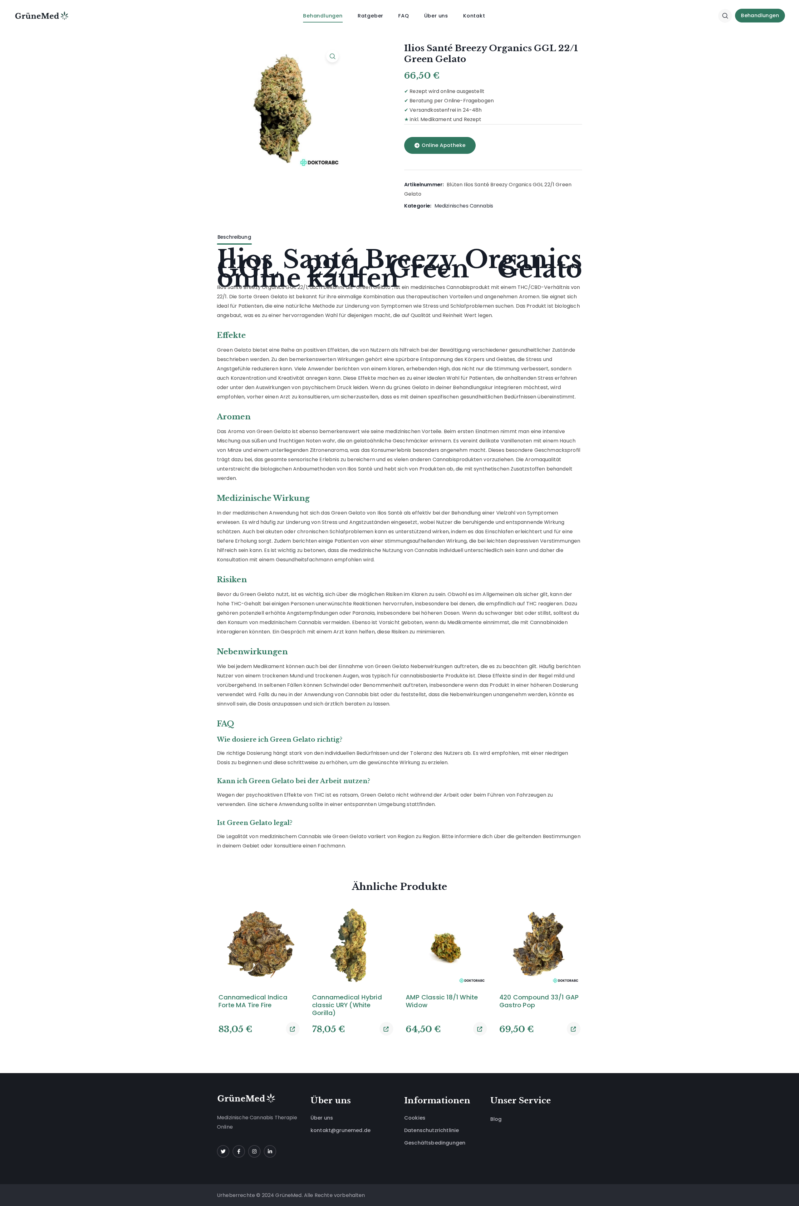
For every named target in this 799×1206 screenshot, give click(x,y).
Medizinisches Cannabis (463, 205)
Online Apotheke (443, 145)
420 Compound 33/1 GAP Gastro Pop (539, 1001)
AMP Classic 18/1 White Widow (442, 1001)
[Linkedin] (270, 1151)
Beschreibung (234, 237)
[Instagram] (254, 1151)
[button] (725, 15)
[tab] (234, 237)
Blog (496, 1119)
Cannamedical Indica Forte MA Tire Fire (252, 1001)
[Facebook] (239, 1151)
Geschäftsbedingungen (434, 1142)
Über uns (322, 1117)
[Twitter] (223, 1151)
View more (293, 1029)
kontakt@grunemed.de (340, 1130)
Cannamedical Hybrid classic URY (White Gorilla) (347, 1005)
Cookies (414, 1117)
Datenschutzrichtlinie (431, 1130)
